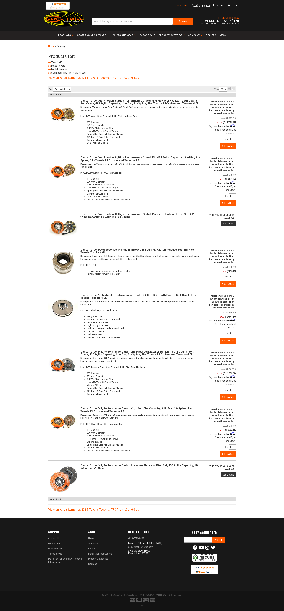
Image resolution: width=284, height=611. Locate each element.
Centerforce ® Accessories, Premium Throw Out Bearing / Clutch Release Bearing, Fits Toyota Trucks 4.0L (137, 251)
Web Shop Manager (173, 595)
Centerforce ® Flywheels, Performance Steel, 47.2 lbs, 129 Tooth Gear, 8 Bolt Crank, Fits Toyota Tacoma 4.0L (138, 296)
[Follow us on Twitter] (213, 548)
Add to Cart (228, 146)
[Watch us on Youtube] (201, 548)
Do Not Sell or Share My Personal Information (65, 560)
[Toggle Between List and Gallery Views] (231, 88)
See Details (228, 223)
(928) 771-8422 (136, 538)
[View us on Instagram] (207, 548)
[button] (142, 21)
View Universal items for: (93, 77)
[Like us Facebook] (195, 548)
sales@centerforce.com (140, 547)
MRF (142, 606)
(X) (49, 62)
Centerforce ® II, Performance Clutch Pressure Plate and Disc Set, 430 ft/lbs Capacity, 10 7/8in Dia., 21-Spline (139, 467)
